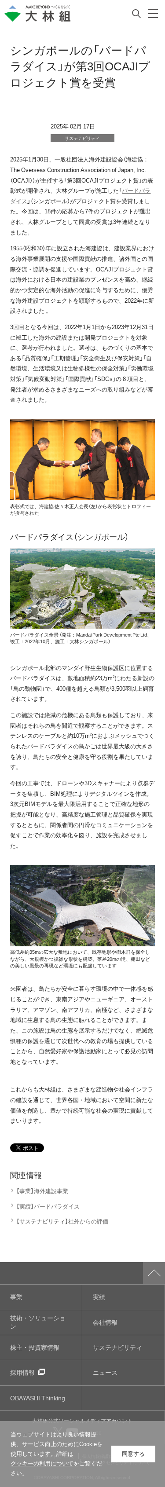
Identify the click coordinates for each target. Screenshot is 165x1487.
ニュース (105, 1372)
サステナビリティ (117, 1347)
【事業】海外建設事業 (42, 1191)
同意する (133, 1453)
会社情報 (105, 1322)
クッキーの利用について (42, 1463)
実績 (99, 1296)
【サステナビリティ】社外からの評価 (62, 1221)
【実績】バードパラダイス (47, 1206)
